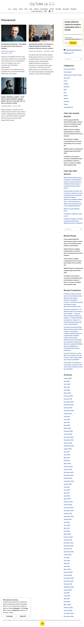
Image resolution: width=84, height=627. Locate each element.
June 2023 (67, 490)
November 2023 (69, 475)
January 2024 (68, 469)
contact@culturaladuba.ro (73, 50)
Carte (30, 9)
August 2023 (68, 484)
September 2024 (69, 446)
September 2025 (69, 410)
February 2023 (68, 502)
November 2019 (69, 616)
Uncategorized (68, 107)
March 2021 (67, 569)
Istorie (52, 9)
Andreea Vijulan (7, 106)
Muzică (36, 9)
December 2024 (68, 437)
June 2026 (67, 384)
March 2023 (67, 499)
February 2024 (68, 466)
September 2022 (69, 516)
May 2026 (67, 387)
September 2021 (69, 551)
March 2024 (67, 463)
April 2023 (67, 496)
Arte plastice (44, 9)
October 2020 (68, 584)
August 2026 (68, 378)
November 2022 (69, 510)
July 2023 (67, 487)
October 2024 (68, 443)
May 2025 (67, 422)
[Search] (81, 59)
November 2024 (69, 440)
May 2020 (67, 598)
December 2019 (68, 613)
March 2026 (67, 393)
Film (26, 9)
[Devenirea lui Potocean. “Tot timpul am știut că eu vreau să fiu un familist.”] (13, 33)
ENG (65, 89)
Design (66, 84)
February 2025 (68, 431)
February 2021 (68, 572)
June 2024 (67, 454)
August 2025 (68, 413)
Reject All (23, 616)
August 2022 (68, 519)
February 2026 (68, 396)
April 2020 (67, 601)
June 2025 (67, 419)
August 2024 (68, 449)
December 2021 (68, 543)
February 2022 (68, 537)
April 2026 (67, 390)
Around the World (36, 11)
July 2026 (67, 381)
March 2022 (67, 534)
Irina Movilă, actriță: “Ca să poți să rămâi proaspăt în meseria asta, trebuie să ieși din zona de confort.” (41, 46)
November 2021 (69, 546)
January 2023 (68, 504)
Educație (58, 9)
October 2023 (68, 478)
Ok (42, 623)
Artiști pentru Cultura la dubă (73, 75)
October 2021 (68, 548)
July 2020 (67, 593)
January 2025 (68, 434)
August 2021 (68, 554)
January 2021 (68, 575)
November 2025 (69, 405)
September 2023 (69, 481)
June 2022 (67, 525)
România (73, 9)
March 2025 (67, 428)
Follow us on (68, 53)
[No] (82, 622)
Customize (9, 616)
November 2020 (69, 581)
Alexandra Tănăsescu (9, 51)
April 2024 (67, 460)
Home (15, 9)
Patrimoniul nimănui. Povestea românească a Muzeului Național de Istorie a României (73, 221)
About (10, 9)
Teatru (21, 9)
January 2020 (68, 610)
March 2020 (67, 604)
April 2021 (67, 566)
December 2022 (68, 507)
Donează (73, 43)
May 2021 (67, 563)
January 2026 (68, 399)
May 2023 (67, 493)
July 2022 (67, 522)
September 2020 (69, 587)
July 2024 (67, 452)
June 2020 (67, 596)
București (66, 9)
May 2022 (67, 528)
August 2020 (68, 590)
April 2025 (67, 425)
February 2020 (68, 607)
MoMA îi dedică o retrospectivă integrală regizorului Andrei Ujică (73, 151)
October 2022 (68, 513)
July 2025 (67, 416)
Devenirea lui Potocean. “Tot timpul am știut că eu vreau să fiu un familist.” (13, 46)
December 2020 (68, 578)
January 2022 (68, 540)
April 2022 (67, 531)
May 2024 (67, 457)
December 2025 (68, 402)
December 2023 (68, 472)
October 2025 (68, 407)
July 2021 (67, 557)
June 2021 (67, 560)
